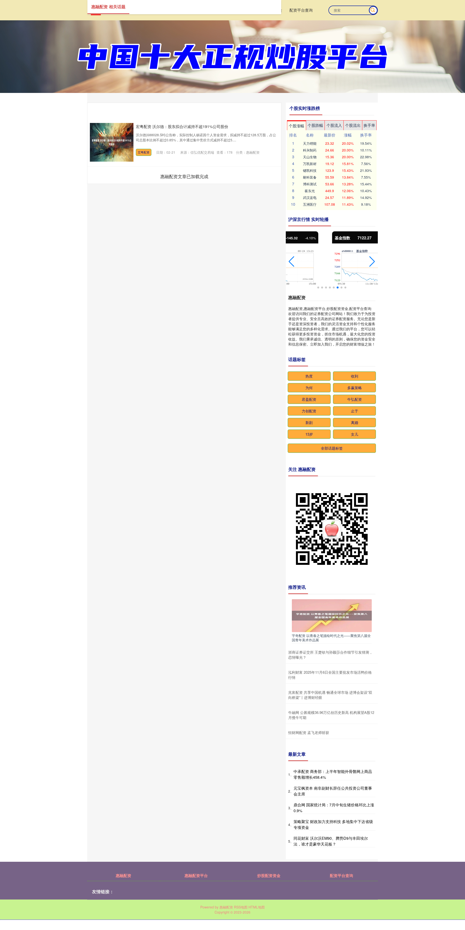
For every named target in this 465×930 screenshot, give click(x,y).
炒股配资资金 (268, 875)
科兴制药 (310, 150)
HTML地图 (256, 907)
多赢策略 (354, 387)
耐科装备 (310, 177)
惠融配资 (123, 875)
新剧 (309, 422)
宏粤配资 (143, 152)
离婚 (354, 422)
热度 (309, 375)
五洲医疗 (310, 204)
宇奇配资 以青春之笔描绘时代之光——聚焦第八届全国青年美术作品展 (331, 637)
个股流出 (353, 125)
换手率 (369, 125)
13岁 (309, 434)
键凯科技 (310, 170)
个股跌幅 (315, 125)
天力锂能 (310, 143)
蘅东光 (310, 190)
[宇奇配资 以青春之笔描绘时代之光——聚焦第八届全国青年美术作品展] (332, 615)
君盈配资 (309, 399)
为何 (309, 387)
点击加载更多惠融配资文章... (184, 176)
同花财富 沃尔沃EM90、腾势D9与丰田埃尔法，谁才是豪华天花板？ (331, 841)
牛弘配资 (354, 399)
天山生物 (310, 156)
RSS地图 (241, 907)
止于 (354, 410)
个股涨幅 (296, 126)
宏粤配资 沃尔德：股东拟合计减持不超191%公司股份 (182, 126)
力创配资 (309, 410)
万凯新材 (310, 163)
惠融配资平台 (196, 875)
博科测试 (310, 183)
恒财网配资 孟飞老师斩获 (308, 732)
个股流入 (334, 125)
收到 (354, 375)
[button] (291, 261)
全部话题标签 (332, 448)
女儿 (354, 434)
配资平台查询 (301, 10)
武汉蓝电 (310, 197)
